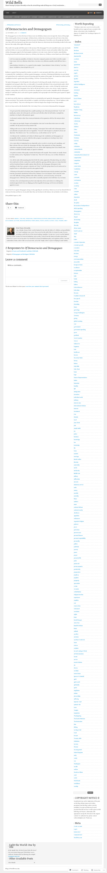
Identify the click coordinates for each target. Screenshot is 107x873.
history (76, 363)
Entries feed (77, 832)
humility (76, 386)
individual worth (30, 220)
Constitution (52, 17)
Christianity (77, 135)
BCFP (75, 101)
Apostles (76, 78)
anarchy (76, 70)
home (75, 372)
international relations (80, 405)
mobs (75, 487)
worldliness (77, 783)
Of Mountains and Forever (13, 25)
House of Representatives (80, 377)
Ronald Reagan (78, 620)
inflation (76, 400)
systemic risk (77, 704)
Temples (76, 710)
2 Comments (23, 33)
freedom (17, 17)
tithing (76, 727)
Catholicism (77, 118)
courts (75, 174)
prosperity (76, 580)
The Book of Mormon (79, 718)
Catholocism (77, 121)
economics (76, 248)
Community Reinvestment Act (81, 155)
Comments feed (78, 835)
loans (75, 451)
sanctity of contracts (79, 639)
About (14, 13)
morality (76, 493)
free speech (77, 298)
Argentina (76, 81)
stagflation (77, 690)
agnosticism (77, 64)
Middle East (77, 473)
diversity (76, 225)
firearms (76, 293)
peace (75, 527)
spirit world (77, 682)
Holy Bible (76, 366)
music (75, 504)
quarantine (77, 583)
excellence (77, 267)
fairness (76, 273)
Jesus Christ (8, 17)
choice (75, 132)
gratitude (76, 335)
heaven (76, 355)
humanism (76, 383)
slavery (51, 220)
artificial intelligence (79, 84)
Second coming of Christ (80, 651)
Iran (75, 414)
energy (76, 256)
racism (75, 586)
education (76, 250)
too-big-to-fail (77, 730)
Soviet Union (77, 673)
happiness (76, 346)
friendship (76, 304)
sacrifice (76, 634)
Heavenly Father (78, 358)
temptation (77, 713)
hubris (75, 380)
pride (75, 561)
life (77, 17)
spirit (75, 679)
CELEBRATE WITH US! (13, 856)
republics (76, 600)
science (76, 645)
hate (75, 349)
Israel (75, 420)
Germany (76, 315)
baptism (76, 95)
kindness (76, 436)
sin (74, 665)
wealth (76, 766)
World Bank (77, 780)
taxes (56, 220)
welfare (76, 769)
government (66, 17)
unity (65, 220)
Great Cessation (78, 338)
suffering (76, 699)
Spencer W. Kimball (79, 676)
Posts (90, 13)
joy (73, 17)
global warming (78, 321)
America (16, 218)
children (76, 126)
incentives (76, 394)
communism (77, 152)
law (75, 442)
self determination (79, 654)
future (75, 307)
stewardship (77, 696)
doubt (75, 234)
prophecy (76, 575)
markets (76, 453)
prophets (76, 577)
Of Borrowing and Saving (63, 25)
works (75, 778)
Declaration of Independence (81, 205)
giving (75, 318)
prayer (75, 555)
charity (76, 124)
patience (76, 524)
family (75, 279)
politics (42, 220)
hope (75, 374)
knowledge (77, 439)
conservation (77, 166)
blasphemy (76, 107)
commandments (78, 149)
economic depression (79, 242)
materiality (77, 465)
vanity (75, 758)
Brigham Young (78, 109)
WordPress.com (78, 837)
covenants (76, 177)
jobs (75, 425)
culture (76, 194)
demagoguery (52, 218)
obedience (76, 513)
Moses (75, 499)
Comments (99, 13)
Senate (75, 656)
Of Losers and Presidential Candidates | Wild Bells (25, 251)
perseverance (77, 532)
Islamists (76, 417)
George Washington (79, 312)
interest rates (77, 403)
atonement (77, 90)
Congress (76, 163)
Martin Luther (77, 459)
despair (76, 217)
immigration (77, 391)
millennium (77, 479)
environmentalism (78, 259)
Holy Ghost (77, 369)
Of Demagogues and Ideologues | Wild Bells (23, 254)
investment (77, 411)
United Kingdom (78, 752)
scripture (76, 648)
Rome (75, 617)
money (75, 490)
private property (78, 566)
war (75, 761)
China (75, 129)
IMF (75, 389)
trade (75, 733)
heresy (75, 360)
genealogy (77, 310)
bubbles (76, 112)
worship (76, 786)
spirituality (76, 685)
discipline (76, 222)
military (76, 476)
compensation (77, 157)
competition (77, 160)
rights (47, 220)
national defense (78, 507)
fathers (76, 284)
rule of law (77, 623)
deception (44, 218)
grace (75, 332)
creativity (76, 186)
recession (76, 589)
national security (78, 510)
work (75, 775)
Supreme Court (78, 701)
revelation (76, 611)
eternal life (42, 17)
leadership (76, 445)
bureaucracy (77, 115)
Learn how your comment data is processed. (37, 286)
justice (75, 434)
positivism (76, 546)
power (75, 552)
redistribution (77, 592)
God (59, 17)
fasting (76, 281)
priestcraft (76, 563)
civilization (29, 218)
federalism (76, 290)
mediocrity (77, 470)
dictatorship (9, 220)
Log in (75, 829)
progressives (77, 572)
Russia (75, 628)
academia (76, 59)
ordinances (77, 518)
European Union (78, 265)
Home (7, 13)
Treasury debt (77, 738)
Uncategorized (78, 749)
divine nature (77, 228)
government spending (80, 329)
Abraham (76, 50)
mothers (76, 501)
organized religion (79, 521)
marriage (76, 456)
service (76, 659)
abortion (76, 47)
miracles (76, 482)
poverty (76, 549)
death (75, 200)
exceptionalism (78, 270)
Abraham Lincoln (78, 53)
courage (76, 171)
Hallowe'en (77, 343)
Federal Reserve (78, 287)
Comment (64, 280)
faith (75, 276)
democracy (60, 218)
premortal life (77, 558)
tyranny (61, 220)
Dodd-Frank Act (78, 231)
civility (75, 143)
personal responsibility (80, 538)
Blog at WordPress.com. (12, 868)
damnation (77, 197)
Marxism (76, 462)
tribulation (76, 741)
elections (16, 220)
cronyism (76, 191)
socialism (76, 670)
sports (75, 687)
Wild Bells (13, 2)
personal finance (78, 535)
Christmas (76, 138)
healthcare (77, 352)
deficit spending (78, 208)
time (75, 724)
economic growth (78, 245)
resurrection (77, 606)
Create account (78, 826)
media (37, 220)
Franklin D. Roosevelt (79, 296)
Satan (75, 642)
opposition (76, 515)
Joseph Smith (77, 428)
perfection (76, 530)
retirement (77, 608)
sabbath (76, 631)
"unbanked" (77, 45)
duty (75, 236)
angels (75, 73)
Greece (76, 341)
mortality (76, 496)
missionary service (78, 484)
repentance (77, 597)
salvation (76, 637)
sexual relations (78, 662)
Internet (76, 408)
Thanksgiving (77, 716)
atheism (76, 87)
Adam (75, 62)
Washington (77, 764)
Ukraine (76, 747)
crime (75, 188)
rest (75, 603)
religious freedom (78, 594)
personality (77, 541)
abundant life (26, 17)
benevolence (77, 104)
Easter (75, 239)
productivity (77, 569)
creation (76, 183)
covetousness (77, 180)
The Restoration (78, 721)
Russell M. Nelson (78, 625)
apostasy (76, 76)
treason (76, 735)
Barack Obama (78, 98)
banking (76, 93)
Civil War (22, 218)
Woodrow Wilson (78, 772)
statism (34, 17)
